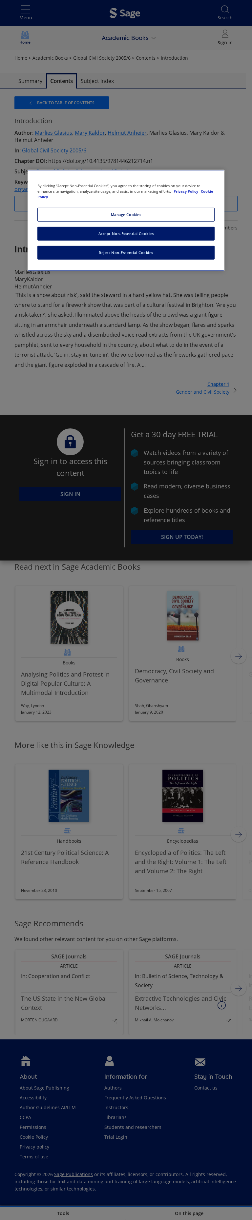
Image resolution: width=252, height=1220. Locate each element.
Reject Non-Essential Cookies (126, 252)
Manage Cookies (126, 214)
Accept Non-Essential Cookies (126, 233)
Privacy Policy (186, 191)
